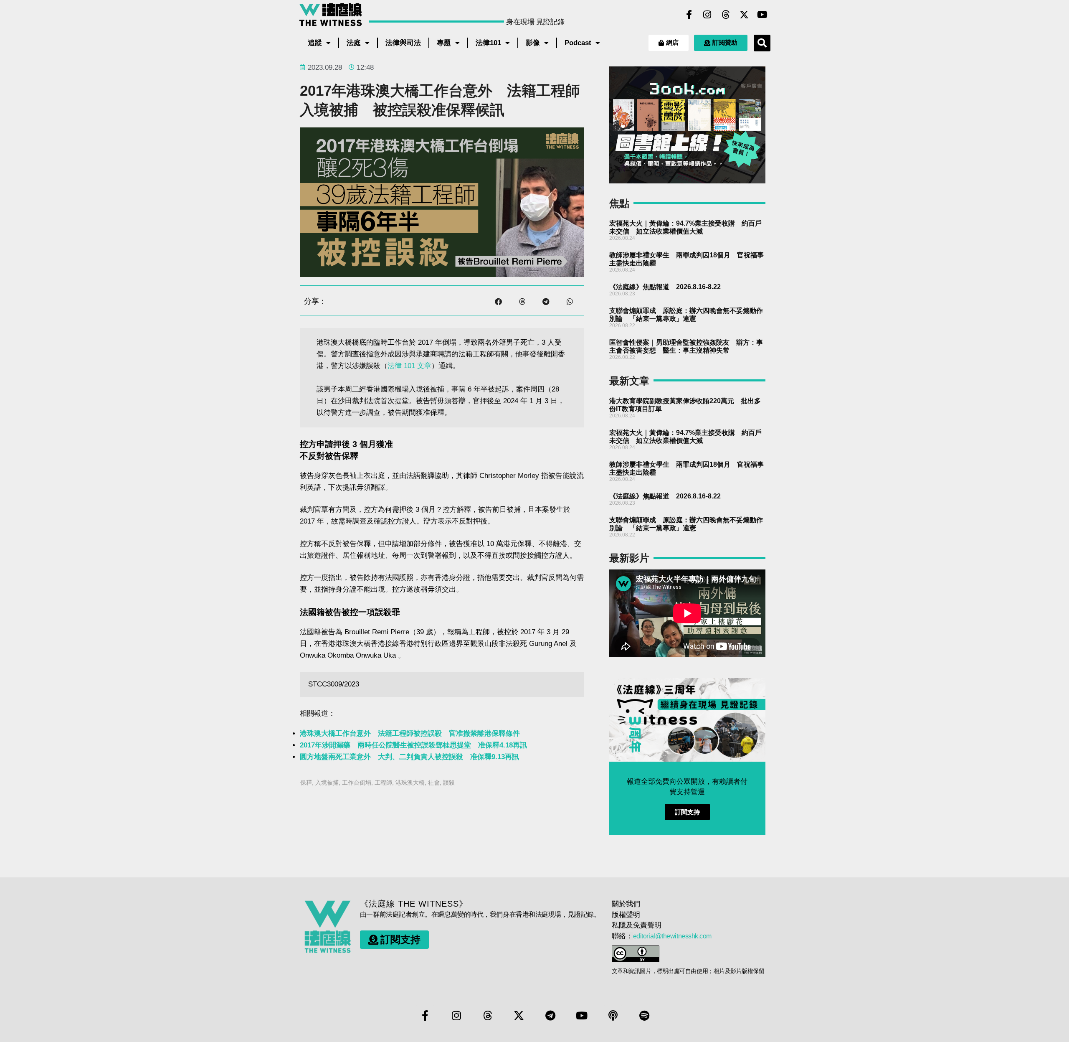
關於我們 (626, 904)
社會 (434, 782)
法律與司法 (403, 43)
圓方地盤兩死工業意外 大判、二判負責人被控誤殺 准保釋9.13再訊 (409, 757)
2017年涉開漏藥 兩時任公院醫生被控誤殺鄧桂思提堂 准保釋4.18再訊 (413, 745)
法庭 (354, 43)
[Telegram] (550, 1015)
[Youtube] (762, 14)
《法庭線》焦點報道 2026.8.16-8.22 (665, 286)
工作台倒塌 (356, 782)
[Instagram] (707, 14)
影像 (533, 43)
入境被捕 (327, 782)
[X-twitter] (744, 14)
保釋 (306, 782)
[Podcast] (613, 1015)
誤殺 (449, 782)
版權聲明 (626, 915)
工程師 (383, 782)
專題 (444, 43)
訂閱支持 (687, 812)
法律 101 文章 (409, 366)
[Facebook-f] (689, 14)
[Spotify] (644, 1015)
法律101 (488, 43)
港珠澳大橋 (410, 782)
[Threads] (726, 14)
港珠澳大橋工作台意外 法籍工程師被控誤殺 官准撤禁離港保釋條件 (410, 733)
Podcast (578, 43)
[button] (762, 43)
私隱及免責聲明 (636, 925)
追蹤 (315, 43)
